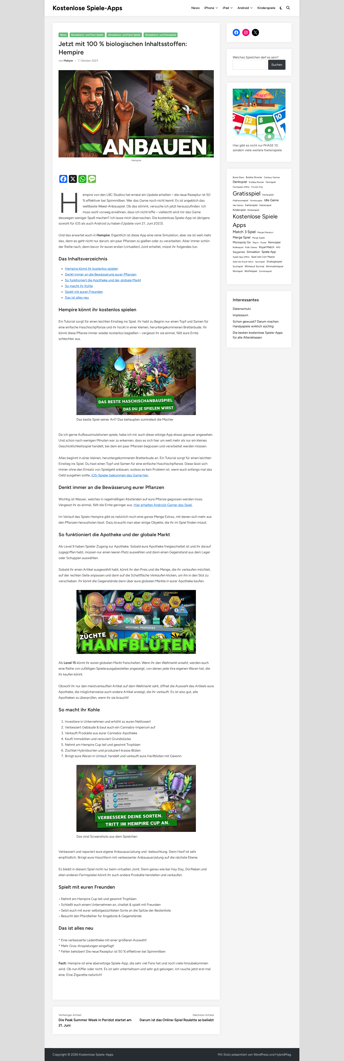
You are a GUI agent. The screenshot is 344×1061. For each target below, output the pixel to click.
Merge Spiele (258, 238)
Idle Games (238, 205)
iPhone (209, 8)
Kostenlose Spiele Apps (255, 220)
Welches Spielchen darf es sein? (256, 57)
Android (243, 8)
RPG (278, 247)
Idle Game (271, 200)
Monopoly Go (242, 242)
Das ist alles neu (77, 297)
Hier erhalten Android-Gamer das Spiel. (163, 505)
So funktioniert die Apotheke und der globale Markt (103, 280)
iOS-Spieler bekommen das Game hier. (120, 475)
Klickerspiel (253, 210)
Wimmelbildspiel (274, 266)
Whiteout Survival (254, 266)
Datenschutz (242, 309)
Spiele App (269, 252)
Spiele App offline (241, 257)
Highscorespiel (240, 200)
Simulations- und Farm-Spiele (87, 34)
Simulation (253, 252)
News (195, 8)
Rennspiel (274, 242)
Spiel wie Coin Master (263, 256)
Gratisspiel (246, 193)
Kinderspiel (239, 209)
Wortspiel (238, 271)
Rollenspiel (238, 247)
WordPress (261, 1054)
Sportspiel (260, 261)
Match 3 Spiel (244, 232)
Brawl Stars (238, 177)
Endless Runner (256, 182)
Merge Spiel (241, 237)
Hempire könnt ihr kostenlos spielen (91, 269)
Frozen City (257, 187)
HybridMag (283, 1054)
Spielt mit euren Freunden (84, 292)
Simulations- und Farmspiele (160, 34)
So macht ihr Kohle (79, 286)
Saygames (239, 251)
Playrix (256, 242)
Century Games (272, 177)
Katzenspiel (265, 205)
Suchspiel (238, 266)
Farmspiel (271, 182)
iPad (226, 8)
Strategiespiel (274, 261)
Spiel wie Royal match (243, 261)
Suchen (276, 65)
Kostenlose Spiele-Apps (87, 8)
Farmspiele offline (241, 187)
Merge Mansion (265, 232)
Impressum (240, 315)
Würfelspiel (250, 271)
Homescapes (256, 200)
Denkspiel (240, 182)
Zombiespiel (265, 271)
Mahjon (68, 60)
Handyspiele (268, 194)
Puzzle (263, 242)
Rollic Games (251, 247)
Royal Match (266, 247)
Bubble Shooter (254, 177)
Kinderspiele (266, 8)
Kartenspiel (251, 205)
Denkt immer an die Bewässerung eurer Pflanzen (100, 274)
